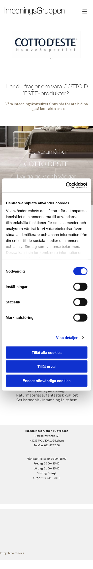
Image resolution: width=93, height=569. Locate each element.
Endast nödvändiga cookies (46, 380)
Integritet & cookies (12, 553)
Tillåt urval (46, 366)
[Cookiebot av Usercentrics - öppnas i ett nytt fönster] (66, 185)
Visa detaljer (67, 338)
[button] (81, 11)
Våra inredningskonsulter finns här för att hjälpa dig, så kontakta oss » (46, 106)
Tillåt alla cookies (47, 352)
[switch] (80, 286)
